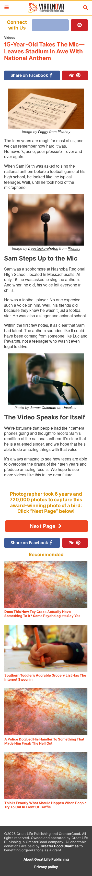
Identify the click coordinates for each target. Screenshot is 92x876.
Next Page (43, 526)
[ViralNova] (46, 8)
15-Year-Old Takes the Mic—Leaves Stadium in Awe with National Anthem (44, 51)
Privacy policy (46, 867)
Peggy (43, 132)
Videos (9, 37)
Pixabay (64, 132)
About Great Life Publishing (46, 859)
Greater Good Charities (59, 846)
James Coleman (43, 408)
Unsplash (69, 408)
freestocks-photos (43, 248)
